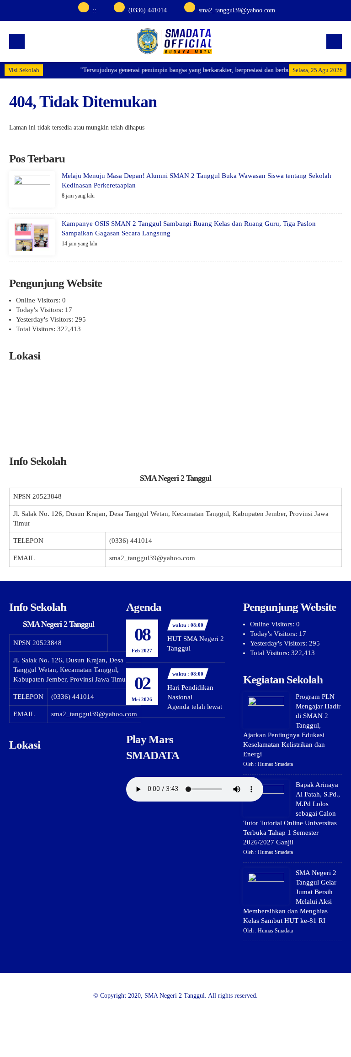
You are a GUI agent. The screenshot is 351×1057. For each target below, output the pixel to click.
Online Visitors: (39, 300)
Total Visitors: (36, 329)
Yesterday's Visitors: (45, 319)
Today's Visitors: (40, 309)
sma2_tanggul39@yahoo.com (237, 10)
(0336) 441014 (147, 10)
